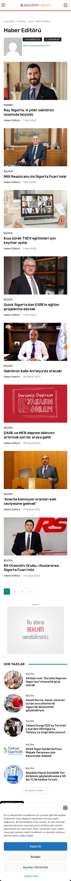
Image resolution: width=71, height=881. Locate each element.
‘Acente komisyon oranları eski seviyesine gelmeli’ (30, 501)
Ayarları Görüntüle (35, 867)
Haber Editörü (12, 120)
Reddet (36, 857)
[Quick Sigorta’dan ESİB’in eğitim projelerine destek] (35, 275)
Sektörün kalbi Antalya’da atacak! (33, 371)
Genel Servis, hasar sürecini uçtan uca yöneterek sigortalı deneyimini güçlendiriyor (45, 705)
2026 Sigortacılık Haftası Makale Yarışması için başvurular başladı (44, 752)
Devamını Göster (34, 790)
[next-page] (30, 591)
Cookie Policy (31, 875)
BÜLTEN (8, 171)
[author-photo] (13, 47)
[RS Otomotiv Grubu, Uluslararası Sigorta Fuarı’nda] (35, 536)
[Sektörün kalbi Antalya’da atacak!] (35, 342)
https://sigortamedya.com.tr (36, 46)
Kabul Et (35, 846)
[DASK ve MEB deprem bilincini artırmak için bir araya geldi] (35, 404)
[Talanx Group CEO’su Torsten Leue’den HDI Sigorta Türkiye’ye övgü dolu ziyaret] (13, 727)
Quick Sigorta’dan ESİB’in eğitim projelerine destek (31, 306)
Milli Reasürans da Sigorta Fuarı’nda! (35, 176)
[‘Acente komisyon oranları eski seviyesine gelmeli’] (35, 470)
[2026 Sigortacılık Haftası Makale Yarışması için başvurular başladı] (13, 750)
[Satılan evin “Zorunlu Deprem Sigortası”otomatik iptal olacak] (13, 679)
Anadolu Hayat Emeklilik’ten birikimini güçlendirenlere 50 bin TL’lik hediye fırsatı (46, 776)
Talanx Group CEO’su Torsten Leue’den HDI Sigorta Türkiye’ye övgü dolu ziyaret (46, 729)
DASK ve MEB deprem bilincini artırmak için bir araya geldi (29, 435)
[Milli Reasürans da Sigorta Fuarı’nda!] (35, 147)
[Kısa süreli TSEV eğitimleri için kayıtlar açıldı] (35, 209)
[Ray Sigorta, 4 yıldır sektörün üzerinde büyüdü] (35, 81)
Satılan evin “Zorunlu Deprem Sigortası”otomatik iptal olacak (46, 682)
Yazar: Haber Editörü (39, 21)
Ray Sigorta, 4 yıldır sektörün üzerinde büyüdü (29, 112)
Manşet (8, 105)
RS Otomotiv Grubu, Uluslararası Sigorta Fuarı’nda (31, 567)
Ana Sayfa (9, 21)
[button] (65, 808)
